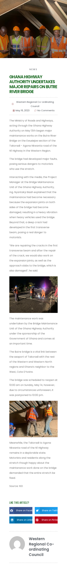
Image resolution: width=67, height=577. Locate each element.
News (33, 69)
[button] (20, 510)
